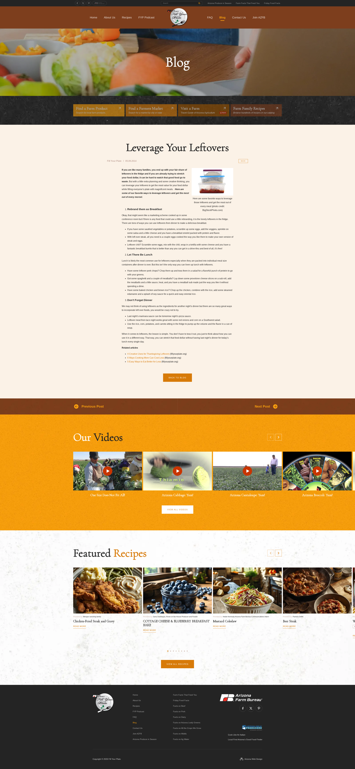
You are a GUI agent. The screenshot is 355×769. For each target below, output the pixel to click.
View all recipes (177, 664)
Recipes (127, 17)
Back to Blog (177, 378)
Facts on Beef (179, 706)
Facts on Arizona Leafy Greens (186, 722)
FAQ (210, 17)
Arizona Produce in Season (219, 3)
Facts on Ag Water (181, 739)
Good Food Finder (254, 739)
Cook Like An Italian (236, 735)
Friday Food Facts (272, 3)
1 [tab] (167, 651)
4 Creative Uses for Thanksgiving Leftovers (148, 354)
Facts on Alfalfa (180, 734)
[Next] (278, 437)
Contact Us (239, 17)
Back (243, 161)
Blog (222, 17)
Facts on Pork (179, 711)
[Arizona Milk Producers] (252, 728)
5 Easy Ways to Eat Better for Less (144, 361)
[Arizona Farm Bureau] (99, 3)
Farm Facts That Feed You (248, 3)
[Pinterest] (89, 3)
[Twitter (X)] (83, 3)
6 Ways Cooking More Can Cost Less (145, 358)
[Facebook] (77, 3)
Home (93, 17)
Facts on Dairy (179, 717)
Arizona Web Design (253, 759)
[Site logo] (103, 717)
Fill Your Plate (115, 759)
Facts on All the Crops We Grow (187, 728)
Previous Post (93, 406)
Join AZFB (259, 17)
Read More (79, 626)
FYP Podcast (146, 17)
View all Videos (177, 509)
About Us (109, 17)
